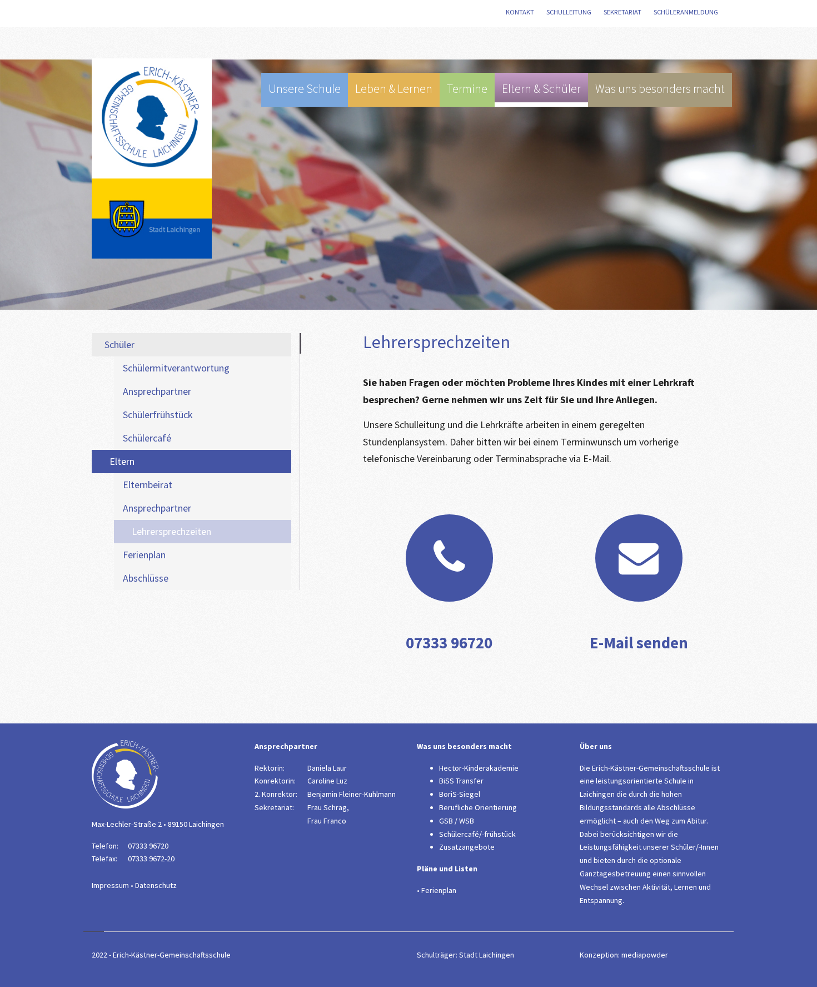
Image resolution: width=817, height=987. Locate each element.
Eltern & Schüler (541, 88)
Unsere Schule (304, 88)
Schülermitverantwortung (176, 367)
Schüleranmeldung (687, 12)
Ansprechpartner (157, 391)
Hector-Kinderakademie (479, 768)
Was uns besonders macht (660, 88)
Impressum (110, 885)
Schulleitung (570, 12)
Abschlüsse (145, 578)
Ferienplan (144, 554)
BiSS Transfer (461, 781)
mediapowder (644, 955)
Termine (467, 88)
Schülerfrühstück (158, 414)
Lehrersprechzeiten (171, 531)
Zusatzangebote (467, 847)
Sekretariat (624, 12)
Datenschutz (156, 885)
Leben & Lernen (393, 88)
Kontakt (521, 12)
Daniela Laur (327, 768)
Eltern (121, 461)
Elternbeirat (147, 484)
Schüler (119, 344)
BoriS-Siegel (459, 794)
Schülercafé (147, 437)
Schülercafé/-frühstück (477, 834)
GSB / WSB (456, 821)
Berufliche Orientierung (478, 807)
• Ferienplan (436, 890)
